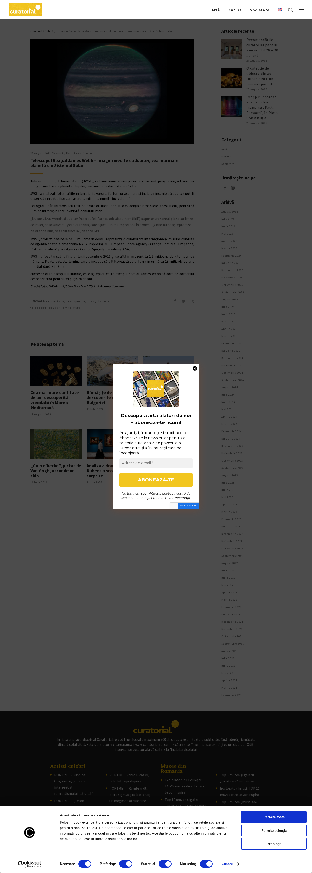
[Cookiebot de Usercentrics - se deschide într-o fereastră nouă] (30, 864)
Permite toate (274, 817)
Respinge (273, 844)
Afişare (227, 864)
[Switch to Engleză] (280, 9)
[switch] (125, 864)
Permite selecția (274, 830)
